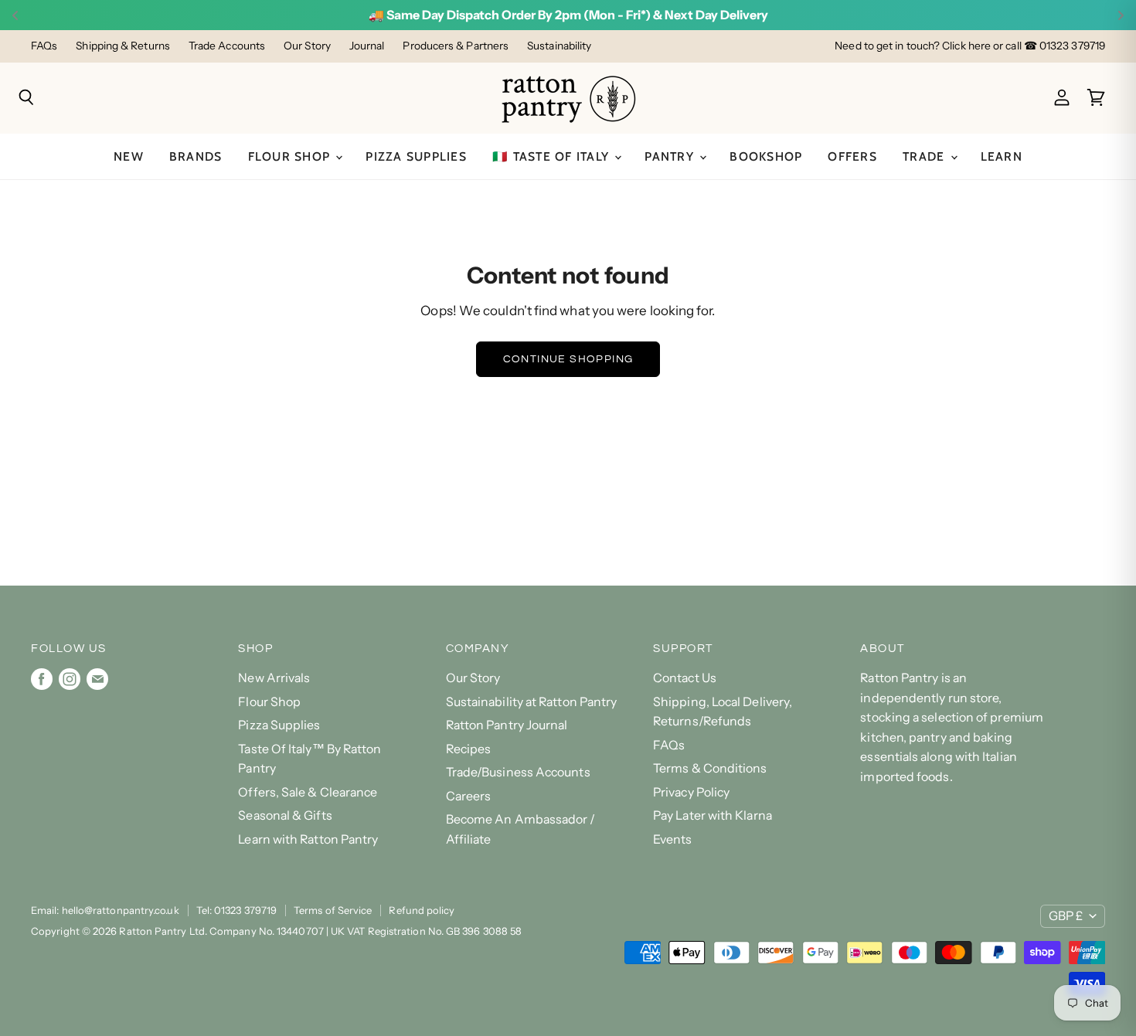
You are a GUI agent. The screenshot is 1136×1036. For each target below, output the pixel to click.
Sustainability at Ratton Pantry (531, 702)
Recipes (468, 749)
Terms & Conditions (710, 768)
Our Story (307, 46)
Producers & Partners (455, 46)
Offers (852, 156)
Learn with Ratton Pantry (308, 839)
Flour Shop (291, 156)
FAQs (44, 46)
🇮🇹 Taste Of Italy (552, 156)
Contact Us (684, 678)
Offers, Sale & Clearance (307, 792)
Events (672, 839)
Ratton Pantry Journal (507, 725)
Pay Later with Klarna (712, 815)
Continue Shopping (568, 359)
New (129, 156)
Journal (367, 46)
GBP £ (1066, 916)
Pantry (671, 156)
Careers (468, 796)
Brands (196, 156)
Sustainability (559, 46)
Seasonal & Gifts (285, 815)
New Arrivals (274, 678)
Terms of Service (333, 910)
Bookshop (766, 156)
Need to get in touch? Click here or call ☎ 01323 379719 (970, 46)
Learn (1001, 156)
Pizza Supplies (416, 156)
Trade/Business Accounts (518, 772)
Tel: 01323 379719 (236, 910)
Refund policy (421, 910)
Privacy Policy (691, 792)
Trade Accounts (227, 46)
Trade (926, 156)
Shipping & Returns (123, 46)
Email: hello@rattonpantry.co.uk (105, 910)
